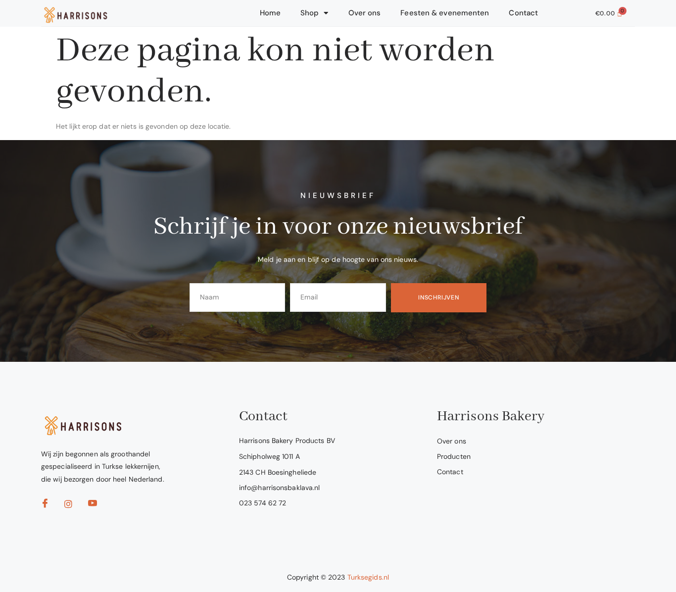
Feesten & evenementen (444, 13)
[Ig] (71, 506)
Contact (523, 13)
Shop (309, 13)
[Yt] (95, 505)
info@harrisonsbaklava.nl (279, 487)
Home (270, 13)
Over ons (364, 13)
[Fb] (48, 505)
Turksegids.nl (368, 577)
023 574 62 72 (262, 502)
